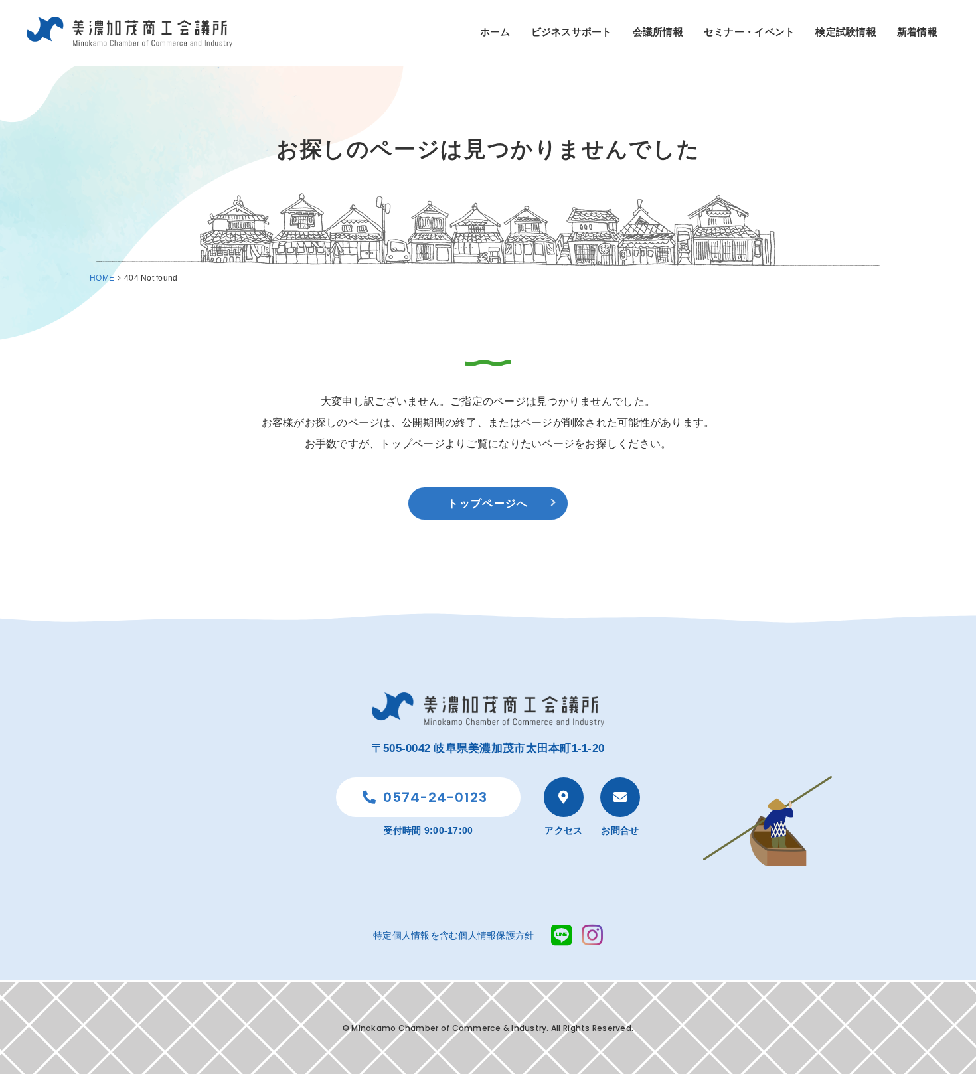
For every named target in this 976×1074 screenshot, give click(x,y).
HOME (102, 278)
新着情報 (917, 31)
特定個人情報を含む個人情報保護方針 (453, 935)
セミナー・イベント (749, 31)
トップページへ (487, 503)
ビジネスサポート (571, 31)
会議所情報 (658, 31)
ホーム (495, 31)
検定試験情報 (845, 31)
